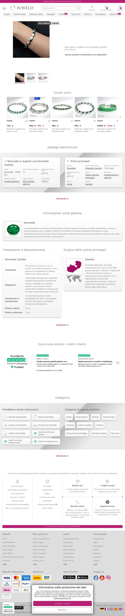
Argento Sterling (11, 181)
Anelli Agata (68, 542)
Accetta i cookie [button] (62, 603)
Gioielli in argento (85, 425)
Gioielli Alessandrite (41, 546)
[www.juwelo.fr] (106, 609)
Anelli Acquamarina (71, 539)
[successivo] (120, 117)
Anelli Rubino (7, 550)
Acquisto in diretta (17, 497)
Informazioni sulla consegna (17, 504)
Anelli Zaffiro (7, 553)
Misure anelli (47, 508)
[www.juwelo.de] (102, 609)
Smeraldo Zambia (93, 168)
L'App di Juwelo (17, 501)
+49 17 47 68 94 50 (77, 510)
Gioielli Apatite (39, 557)
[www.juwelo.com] (120, 609)
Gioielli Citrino (38, 561)
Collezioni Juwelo (36, 14)
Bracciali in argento (99, 433)
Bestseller (51, 14)
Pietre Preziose (19, 14)
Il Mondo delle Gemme (46, 504)
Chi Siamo (47, 486)
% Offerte (99, 425)
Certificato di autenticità (17, 490)
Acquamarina (99, 539)
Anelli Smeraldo (8, 546)
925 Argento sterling (28, 183)
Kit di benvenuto (17, 494)
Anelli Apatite (68, 553)
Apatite (96, 561)
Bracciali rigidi (108, 417)
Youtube (102, 577)
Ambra (96, 550)
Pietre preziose (82, 417)
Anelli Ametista (69, 550)
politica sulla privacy (61, 598)
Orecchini (6, 561)
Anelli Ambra (68, 546)
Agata (96, 542)
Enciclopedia (100, 14)
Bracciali (95, 417)
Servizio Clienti (17, 486)
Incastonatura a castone (111, 176)
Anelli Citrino (68, 561)
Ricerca (78, 8)
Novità (63, 14)
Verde (69, 184)
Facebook (96, 577)
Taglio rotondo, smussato (92, 176)
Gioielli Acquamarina (41, 539)
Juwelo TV (115, 14)
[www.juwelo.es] (116, 609)
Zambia (88, 184)
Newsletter (47, 501)
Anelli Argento (68, 557)
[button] (4, 7)
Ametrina (97, 553)
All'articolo (61, 199)
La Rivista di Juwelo (47, 497)
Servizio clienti (77, 506)
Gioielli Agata (38, 542)
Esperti (47, 494)
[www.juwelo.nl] (111, 609)
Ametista (97, 557)
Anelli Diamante (8, 542)
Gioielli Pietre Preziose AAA (13, 557)
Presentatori (47, 490)
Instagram (108, 577)
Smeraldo (71, 168)
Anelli (4, 539)
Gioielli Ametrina (39, 553)
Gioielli (7, 14)
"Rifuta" (61, 595)
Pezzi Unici (76, 14)
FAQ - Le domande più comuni (17, 508)
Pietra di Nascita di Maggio (76, 433)
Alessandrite (99, 546)
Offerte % (87, 14)
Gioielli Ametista (39, 550)
